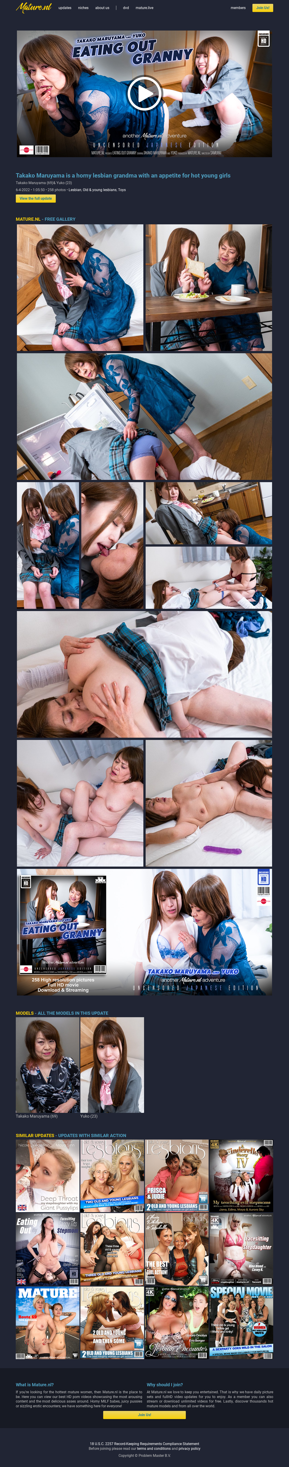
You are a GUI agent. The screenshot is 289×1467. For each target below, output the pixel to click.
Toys (122, 190)
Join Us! (262, 8)
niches (83, 8)
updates (64, 8)
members (238, 8)
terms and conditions (154, 1448)
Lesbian (75, 190)
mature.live (144, 8)
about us (102, 8)
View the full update (36, 198)
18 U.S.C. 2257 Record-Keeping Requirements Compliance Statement (144, 1444)
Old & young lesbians (100, 190)
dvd (126, 8)
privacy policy (189, 1448)
